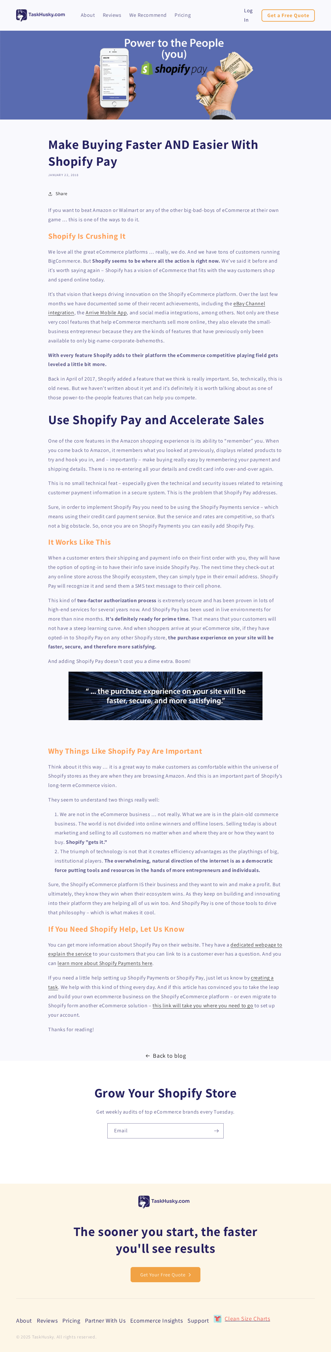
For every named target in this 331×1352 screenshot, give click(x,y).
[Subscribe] (216, 1130)
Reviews (47, 1320)
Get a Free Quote (288, 15)
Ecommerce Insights (156, 1320)
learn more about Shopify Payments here (105, 963)
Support (198, 1320)
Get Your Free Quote (163, 1275)
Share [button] (62, 193)
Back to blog (169, 1055)
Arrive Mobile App (106, 312)
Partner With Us (105, 1320)
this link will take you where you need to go (203, 1005)
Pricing (71, 1320)
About (24, 1320)
